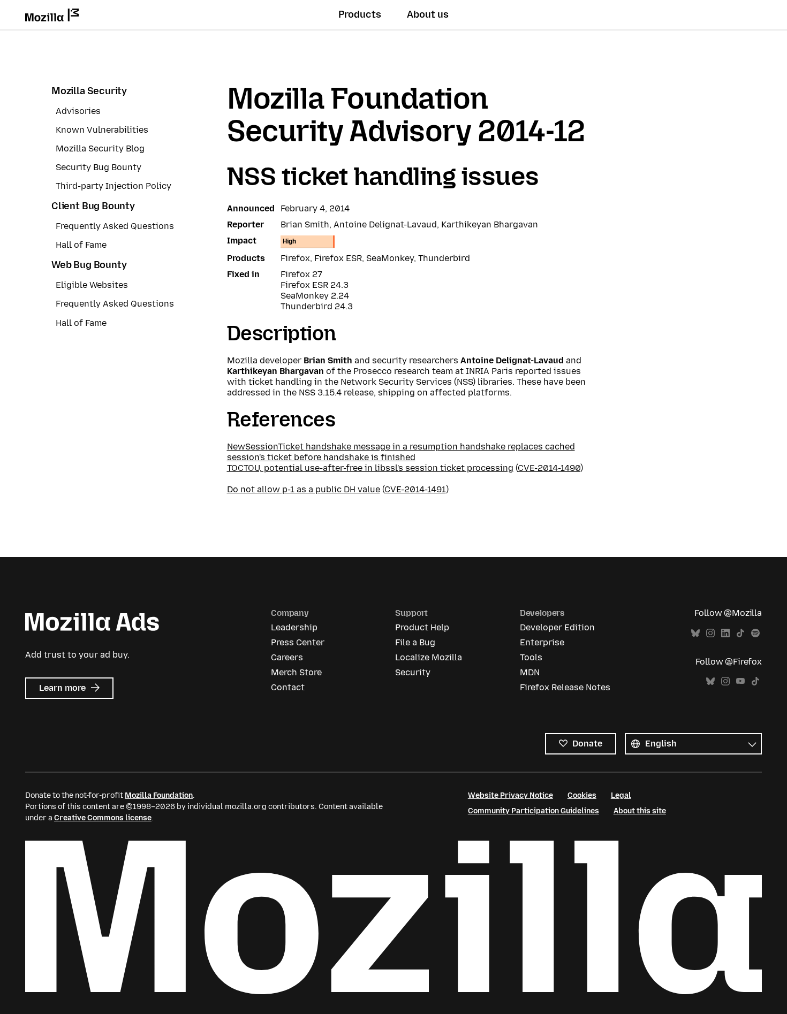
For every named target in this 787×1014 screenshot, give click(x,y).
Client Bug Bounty (93, 206)
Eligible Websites (92, 285)
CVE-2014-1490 (549, 468)
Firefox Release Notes (565, 687)
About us (428, 14)
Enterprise (542, 642)
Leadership (294, 627)
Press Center (297, 642)
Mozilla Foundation (159, 795)
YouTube (740, 681)
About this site (640, 810)
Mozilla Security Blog (100, 148)
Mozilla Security (89, 91)
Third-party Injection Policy (113, 186)
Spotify (755, 633)
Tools (531, 657)
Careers (287, 657)
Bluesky (695, 633)
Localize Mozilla (428, 657)
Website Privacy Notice (510, 795)
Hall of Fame (81, 245)
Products (359, 14)
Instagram (710, 633)
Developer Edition (557, 627)
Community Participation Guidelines (533, 810)
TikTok (740, 633)
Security (412, 672)
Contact (288, 687)
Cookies (581, 795)
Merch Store (296, 672)
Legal (621, 795)
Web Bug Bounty (88, 265)
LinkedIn (725, 633)
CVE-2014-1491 (415, 489)
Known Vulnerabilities (102, 130)
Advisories (78, 111)
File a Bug (415, 642)
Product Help (422, 627)
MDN (530, 672)
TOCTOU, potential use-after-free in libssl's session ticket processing (370, 468)
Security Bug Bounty (98, 167)
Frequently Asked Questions (115, 226)
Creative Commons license (103, 817)
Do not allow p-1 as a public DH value (303, 489)
